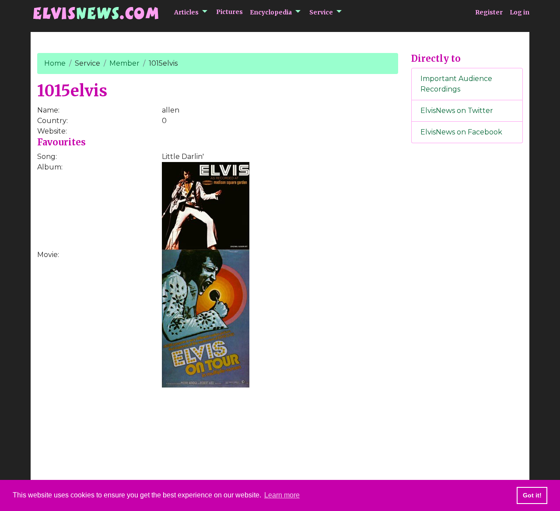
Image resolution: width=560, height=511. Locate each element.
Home (55, 63)
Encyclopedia (271, 12)
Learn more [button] (282, 495)
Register (489, 12)
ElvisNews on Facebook (461, 132)
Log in (519, 12)
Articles (186, 12)
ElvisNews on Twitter (456, 110)
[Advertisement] (467, 295)
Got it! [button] (532, 495)
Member (124, 63)
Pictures (229, 12)
